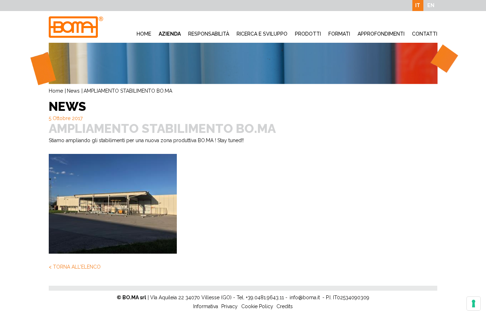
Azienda (170, 34)
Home (144, 34)
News (73, 91)
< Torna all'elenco (75, 267)
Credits (284, 306)
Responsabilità (208, 34)
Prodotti (308, 34)
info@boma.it (305, 297)
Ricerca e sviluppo (262, 34)
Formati (339, 34)
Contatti (424, 34)
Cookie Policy (257, 306)
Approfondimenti (381, 34)
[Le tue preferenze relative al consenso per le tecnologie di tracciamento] (473, 303)
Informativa (205, 306)
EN (430, 5)
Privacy (229, 306)
